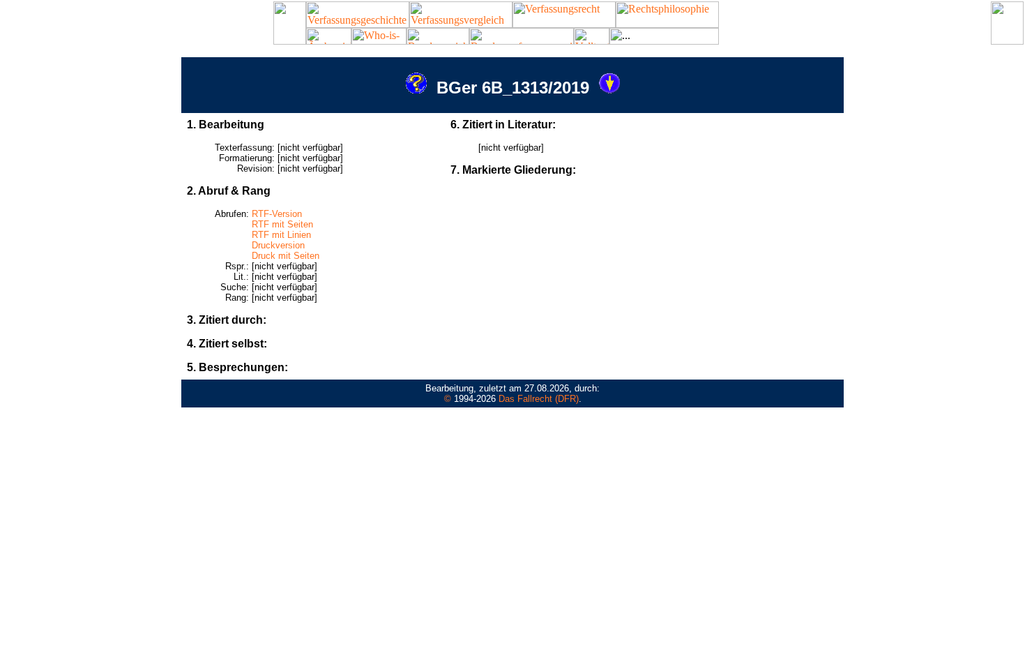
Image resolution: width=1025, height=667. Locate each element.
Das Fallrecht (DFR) (539, 399)
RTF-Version (277, 214)
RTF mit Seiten (282, 224)
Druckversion (278, 245)
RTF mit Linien (281, 235)
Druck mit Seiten (285, 255)
